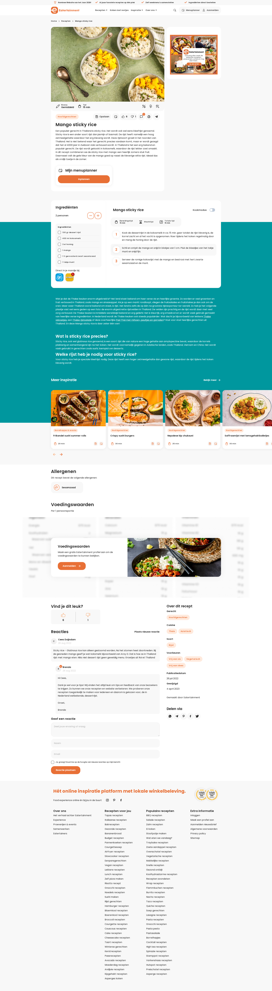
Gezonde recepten (115, 829)
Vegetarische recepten (159, 856)
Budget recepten (114, 838)
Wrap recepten (155, 883)
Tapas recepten (114, 815)
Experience (59, 820)
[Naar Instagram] (107, 800)
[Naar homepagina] (65, 10)
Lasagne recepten (156, 915)
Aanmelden (213, 10)
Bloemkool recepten (116, 910)
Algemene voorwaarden (203, 829)
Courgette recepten (116, 924)
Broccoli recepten (115, 919)
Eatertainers (60, 833)
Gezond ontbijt (154, 869)
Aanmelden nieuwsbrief (203, 824)
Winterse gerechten (116, 946)
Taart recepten (113, 942)
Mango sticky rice (83, 21)
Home (54, 21)
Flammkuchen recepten (159, 887)
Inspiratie (136, 10)
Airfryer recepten (114, 851)
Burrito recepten (155, 892)
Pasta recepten (155, 919)
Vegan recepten (114, 865)
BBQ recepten (154, 815)
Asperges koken (114, 978)
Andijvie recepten (114, 969)
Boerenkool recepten (117, 915)
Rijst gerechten (113, 901)
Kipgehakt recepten (116, 974)
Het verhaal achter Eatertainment (72, 815)
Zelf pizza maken (114, 878)
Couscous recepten (116, 928)
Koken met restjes (119, 10)
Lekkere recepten (115, 869)
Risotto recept (113, 883)
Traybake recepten (157, 842)
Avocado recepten (115, 960)
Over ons (150, 10)
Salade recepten (155, 820)
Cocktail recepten (156, 942)
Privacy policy (198, 833)
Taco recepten (154, 901)
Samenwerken (61, 829)
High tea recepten (156, 946)
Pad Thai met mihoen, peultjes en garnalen (139, 320)
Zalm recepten (154, 824)
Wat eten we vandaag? (159, 838)
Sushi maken (112, 897)
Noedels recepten (115, 892)
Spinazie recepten (156, 951)
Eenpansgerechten (115, 860)
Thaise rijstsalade (82, 320)
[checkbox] (212, 210)
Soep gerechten (155, 910)
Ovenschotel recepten (159, 851)
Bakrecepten (112, 824)
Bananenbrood (113, 833)
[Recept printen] (148, 116)
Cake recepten (113, 933)
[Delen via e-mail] (156, 116)
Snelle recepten (155, 865)
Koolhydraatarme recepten (161, 874)
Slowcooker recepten (117, 856)
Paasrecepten (113, 955)
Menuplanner (193, 10)
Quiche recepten (155, 906)
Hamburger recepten (117, 906)
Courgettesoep (113, 847)
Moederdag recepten (117, 965)
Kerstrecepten (113, 951)
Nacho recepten (155, 897)
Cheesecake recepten (117, 937)
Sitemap (195, 838)
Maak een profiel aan (202, 820)
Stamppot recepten (157, 955)
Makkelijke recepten (157, 860)
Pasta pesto (153, 928)
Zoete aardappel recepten (161, 847)
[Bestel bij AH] (59, 277)
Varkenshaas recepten (159, 960)
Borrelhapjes (153, 937)
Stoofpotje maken (156, 833)
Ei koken (150, 829)
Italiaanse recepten (116, 820)
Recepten (100, 10)
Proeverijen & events (64, 824)
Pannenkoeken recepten (119, 842)
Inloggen (195, 815)
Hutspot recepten (156, 965)
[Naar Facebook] (121, 800)
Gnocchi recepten (115, 887)
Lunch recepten (113, 874)
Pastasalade (153, 933)
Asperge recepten (156, 974)
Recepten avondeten (158, 878)
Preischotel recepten (158, 969)
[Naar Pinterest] (114, 800)
